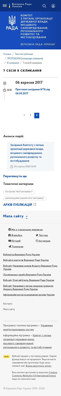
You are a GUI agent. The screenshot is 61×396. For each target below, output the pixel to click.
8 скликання (13, 63)
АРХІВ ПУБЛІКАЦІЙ (18, 205)
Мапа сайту (9, 309)
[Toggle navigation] (4, 5)
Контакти (7, 304)
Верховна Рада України (38, 44)
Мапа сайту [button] (13, 216)
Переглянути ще (15, 176)
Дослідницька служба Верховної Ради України (27, 275)
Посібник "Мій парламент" (19, 192)
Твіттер (43, 235)
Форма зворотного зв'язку (38, 366)
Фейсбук (16, 235)
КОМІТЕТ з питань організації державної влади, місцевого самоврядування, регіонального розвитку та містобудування (37, 26)
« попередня (24, 115)
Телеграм (17, 246)
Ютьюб (15, 241)
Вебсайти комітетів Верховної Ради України (26, 260)
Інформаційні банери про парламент (24, 198)
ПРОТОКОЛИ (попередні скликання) (25, 58)
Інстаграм (44, 241)
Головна (7, 54)
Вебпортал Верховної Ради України (21, 255)
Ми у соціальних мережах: (27, 229)
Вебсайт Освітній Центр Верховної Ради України (28, 280)
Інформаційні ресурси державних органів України (28, 295)
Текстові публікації (24, 54)
